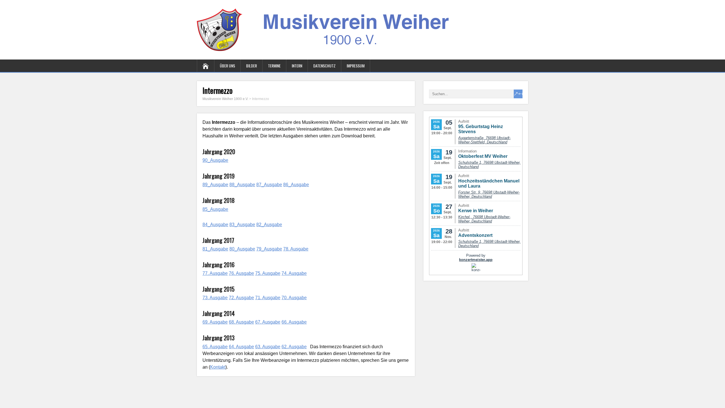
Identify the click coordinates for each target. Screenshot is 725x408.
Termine (274, 66)
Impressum (355, 66)
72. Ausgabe (241, 297)
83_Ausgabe (242, 224)
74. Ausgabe (294, 273)
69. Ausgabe (215, 322)
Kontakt (217, 367)
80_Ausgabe (242, 248)
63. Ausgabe (267, 346)
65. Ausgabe (215, 346)
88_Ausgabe (242, 184)
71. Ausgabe (267, 297)
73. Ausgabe (215, 297)
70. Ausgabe (294, 297)
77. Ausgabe (215, 273)
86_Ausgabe (296, 184)
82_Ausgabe (269, 224)
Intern (297, 66)
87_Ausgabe (269, 184)
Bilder (251, 66)
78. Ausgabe (295, 248)
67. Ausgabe (267, 322)
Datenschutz (324, 66)
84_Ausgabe (215, 224)
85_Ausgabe (215, 209)
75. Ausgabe (267, 273)
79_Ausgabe (269, 248)
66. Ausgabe (294, 322)
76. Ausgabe (241, 273)
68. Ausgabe (241, 322)
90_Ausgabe (215, 160)
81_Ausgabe (215, 248)
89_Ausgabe (215, 184)
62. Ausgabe (294, 346)
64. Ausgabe (241, 346)
